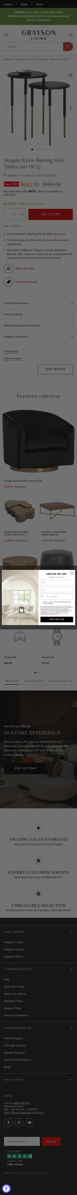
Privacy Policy (49, 614)
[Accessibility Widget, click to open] (6, 1188)
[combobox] (44, 596)
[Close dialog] (72, 573)
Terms (56, 614)
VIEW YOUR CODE (56, 620)
